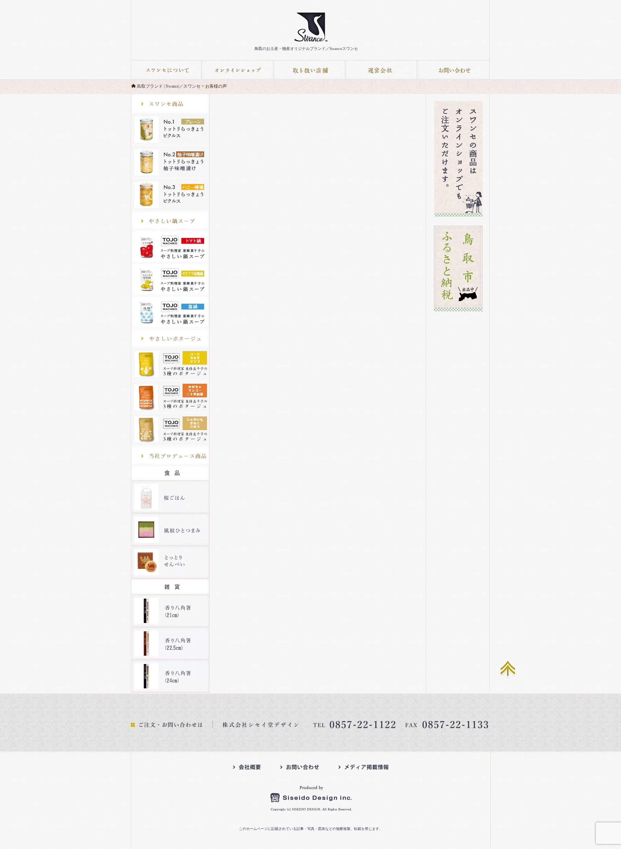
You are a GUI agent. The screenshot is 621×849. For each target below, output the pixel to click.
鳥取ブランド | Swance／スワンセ (169, 86)
